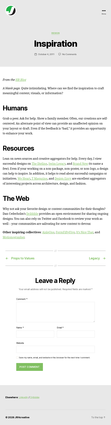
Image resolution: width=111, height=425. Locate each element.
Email (60, 327)
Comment (21, 299)
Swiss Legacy (57, 164)
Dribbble (32, 214)
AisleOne (48, 232)
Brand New (80, 164)
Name (20, 327)
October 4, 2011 (46, 54)
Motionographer (14, 237)
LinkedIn (23, 397)
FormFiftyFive (65, 232)
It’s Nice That (84, 232)
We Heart (24, 178)
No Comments (69, 54)
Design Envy (63, 178)
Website (20, 343)
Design (55, 33)
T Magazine (39, 178)
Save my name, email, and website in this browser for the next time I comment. (54, 357)
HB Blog (20, 80)
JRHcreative (22, 417)
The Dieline (39, 164)
